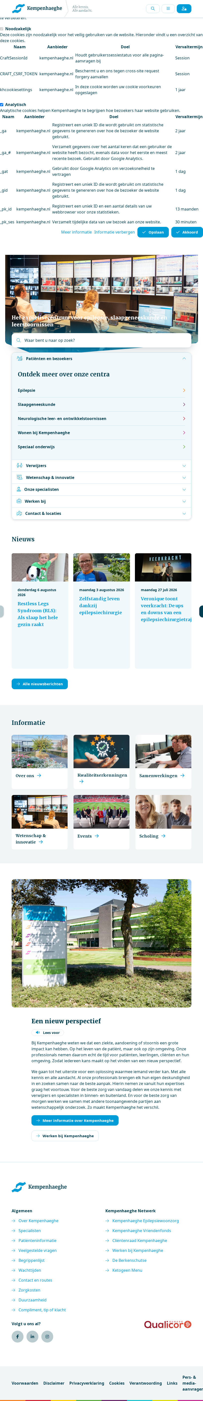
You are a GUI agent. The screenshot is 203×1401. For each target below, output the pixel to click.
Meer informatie (76, 232)
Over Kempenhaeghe (38, 1220)
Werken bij (35, 501)
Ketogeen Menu (127, 1270)
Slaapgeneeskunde (36, 404)
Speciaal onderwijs (36, 446)
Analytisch (15, 104)
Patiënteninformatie (37, 1240)
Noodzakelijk (18, 28)
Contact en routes (35, 1280)
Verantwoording (145, 1383)
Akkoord (190, 232)
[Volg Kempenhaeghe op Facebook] (18, 1337)
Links (172, 1383)
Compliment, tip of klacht (42, 1310)
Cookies (117, 1383)
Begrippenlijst (32, 1260)
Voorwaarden (25, 1383)
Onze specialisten (41, 489)
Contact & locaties (43, 513)
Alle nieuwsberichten (43, 683)
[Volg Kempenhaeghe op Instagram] (47, 1337)
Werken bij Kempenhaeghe (68, 1135)
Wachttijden (30, 1270)
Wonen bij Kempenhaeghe (44, 432)
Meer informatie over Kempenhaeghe (78, 1120)
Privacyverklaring (86, 1383)
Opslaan (156, 232)
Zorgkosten (29, 1290)
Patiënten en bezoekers (49, 358)
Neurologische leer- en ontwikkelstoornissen (62, 418)
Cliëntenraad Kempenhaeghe (139, 1240)
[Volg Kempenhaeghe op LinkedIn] (32, 1337)
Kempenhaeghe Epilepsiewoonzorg (145, 1220)
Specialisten (30, 1230)
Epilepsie (26, 390)
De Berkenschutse (129, 1260)
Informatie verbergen (114, 232)
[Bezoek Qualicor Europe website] (167, 1324)
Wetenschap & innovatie (50, 477)
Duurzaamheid (33, 1300)
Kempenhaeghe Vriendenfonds (141, 1230)
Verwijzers (36, 465)
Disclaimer (53, 1383)
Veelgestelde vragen (38, 1250)
